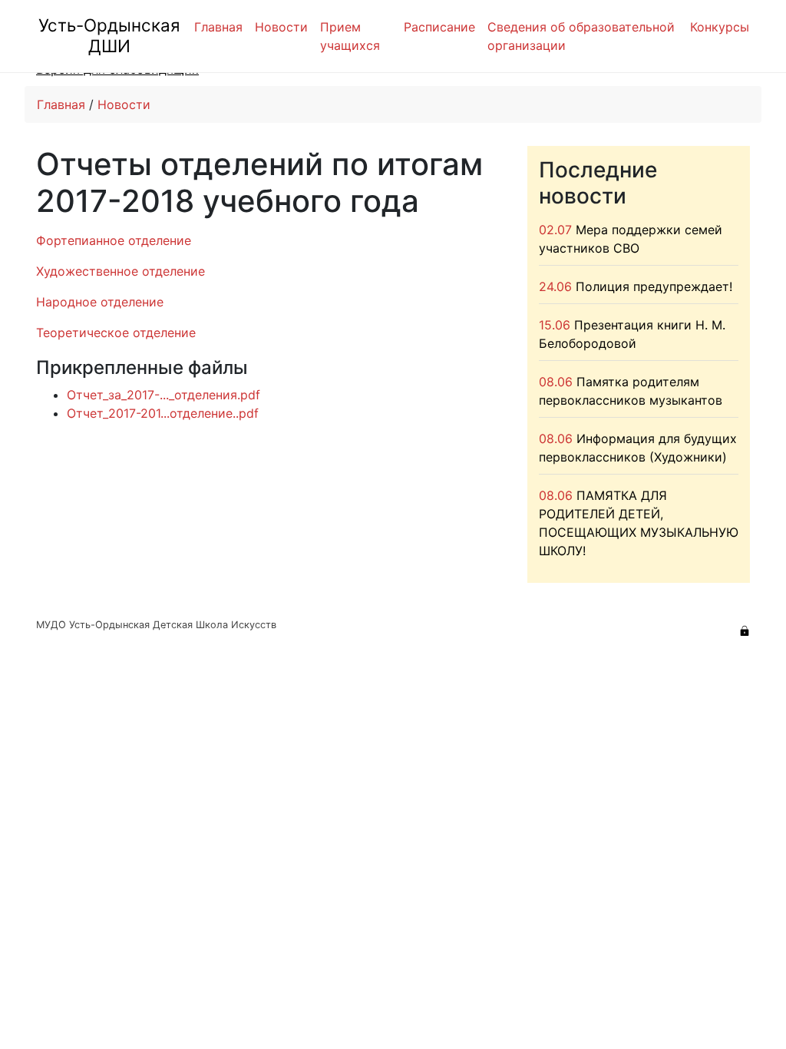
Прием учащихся (350, 36)
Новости (281, 27)
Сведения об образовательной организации (581, 36)
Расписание (439, 27)
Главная (218, 27)
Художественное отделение (120, 271)
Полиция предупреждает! (654, 286)
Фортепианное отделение (113, 240)
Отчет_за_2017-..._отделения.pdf (163, 394)
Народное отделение (99, 301)
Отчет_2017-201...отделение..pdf (163, 413)
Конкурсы (719, 27)
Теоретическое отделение (116, 332)
